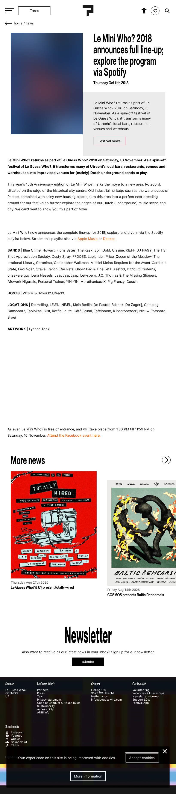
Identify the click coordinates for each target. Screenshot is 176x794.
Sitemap (9, 684)
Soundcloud (18, 742)
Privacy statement (49, 699)
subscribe (88, 662)
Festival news (110, 141)
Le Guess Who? (15, 690)
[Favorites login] (155, 10)
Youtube (16, 735)
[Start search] (166, 11)
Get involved (139, 684)
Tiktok (14, 745)
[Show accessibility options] (144, 11)
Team (40, 696)
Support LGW (141, 699)
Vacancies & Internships (148, 693)
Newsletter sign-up (145, 696)
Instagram (17, 732)
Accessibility (45, 709)
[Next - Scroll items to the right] (166, 460)
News (30, 23)
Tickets (34, 10)
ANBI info (43, 712)
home (18, 23)
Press (41, 693)
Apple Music (87, 239)
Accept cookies (142, 758)
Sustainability (46, 706)
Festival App (140, 702)
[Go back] (8, 23)
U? (7, 696)
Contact (95, 684)
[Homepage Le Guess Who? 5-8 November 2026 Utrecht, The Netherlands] (88, 10)
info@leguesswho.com (106, 699)
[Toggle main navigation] (8, 10)
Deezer (108, 239)
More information (88, 776)
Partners (43, 690)
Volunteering (141, 690)
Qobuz (15, 738)
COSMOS (11, 693)
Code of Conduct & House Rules (58, 702)
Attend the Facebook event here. (73, 435)
